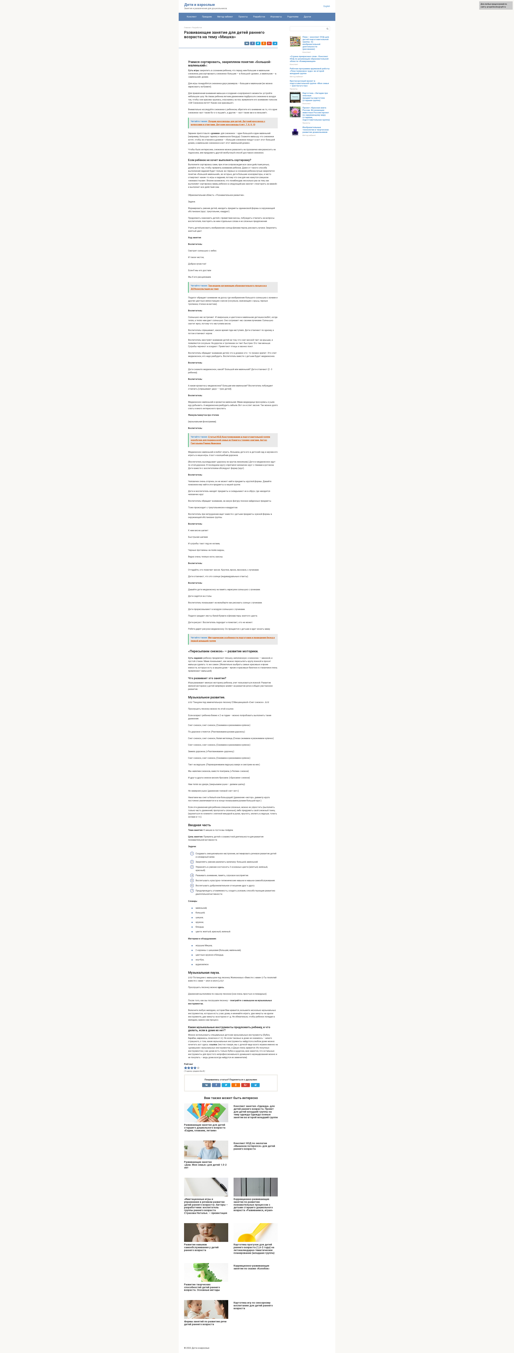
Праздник (207, 16)
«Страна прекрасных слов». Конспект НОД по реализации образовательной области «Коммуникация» (309, 58)
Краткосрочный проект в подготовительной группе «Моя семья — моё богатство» (309, 83)
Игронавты (276, 16)
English (326, 6)
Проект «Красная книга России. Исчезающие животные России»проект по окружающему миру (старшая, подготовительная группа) (316, 114)
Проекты (243, 16)
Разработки (259, 16)
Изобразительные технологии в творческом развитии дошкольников (316, 129)
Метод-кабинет (225, 16)
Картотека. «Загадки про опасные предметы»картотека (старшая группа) (315, 97)
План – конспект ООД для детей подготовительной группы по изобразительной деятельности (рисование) (316, 43)
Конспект (192, 16)
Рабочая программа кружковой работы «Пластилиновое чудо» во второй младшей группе (310, 71)
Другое (307, 16)
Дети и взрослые (199, 4)
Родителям (292, 16)
